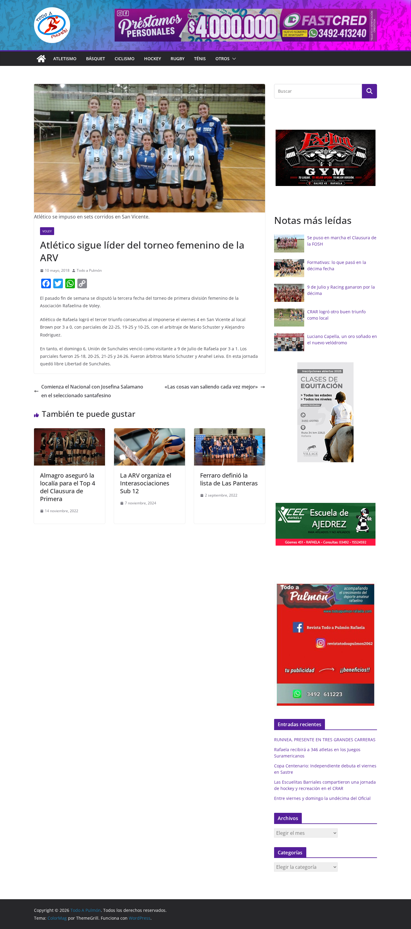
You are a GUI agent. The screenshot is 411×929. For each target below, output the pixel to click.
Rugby (177, 58)
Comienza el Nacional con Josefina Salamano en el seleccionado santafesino (92, 391)
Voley (47, 231)
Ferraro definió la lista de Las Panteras (229, 479)
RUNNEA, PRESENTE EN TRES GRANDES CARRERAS (324, 739)
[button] (233, 58)
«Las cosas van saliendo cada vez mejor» (211, 386)
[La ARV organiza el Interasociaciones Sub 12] (149, 432)
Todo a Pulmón (89, 270)
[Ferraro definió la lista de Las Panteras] (229, 432)
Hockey (152, 58)
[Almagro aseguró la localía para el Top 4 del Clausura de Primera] (69, 432)
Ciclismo (124, 58)
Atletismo (64, 58)
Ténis (200, 58)
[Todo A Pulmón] (41, 58)
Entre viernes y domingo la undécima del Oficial (322, 798)
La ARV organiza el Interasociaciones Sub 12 (145, 483)
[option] (325, 158)
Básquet (95, 58)
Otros (222, 58)
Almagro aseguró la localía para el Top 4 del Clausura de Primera (67, 487)
